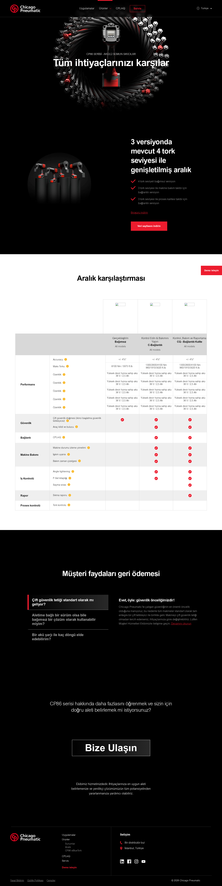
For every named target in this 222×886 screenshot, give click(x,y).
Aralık (68, 847)
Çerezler (51, 881)
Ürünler (103, 8)
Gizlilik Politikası (35, 881)
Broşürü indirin (139, 213)
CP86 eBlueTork (73, 851)
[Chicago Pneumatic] (25, 9)
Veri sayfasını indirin (149, 226)
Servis (137, 8)
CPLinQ (120, 8)
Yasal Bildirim (17, 881)
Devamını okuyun (181, 624)
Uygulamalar (86, 8)
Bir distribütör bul (135, 843)
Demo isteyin (211, 270)
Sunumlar (70, 844)
